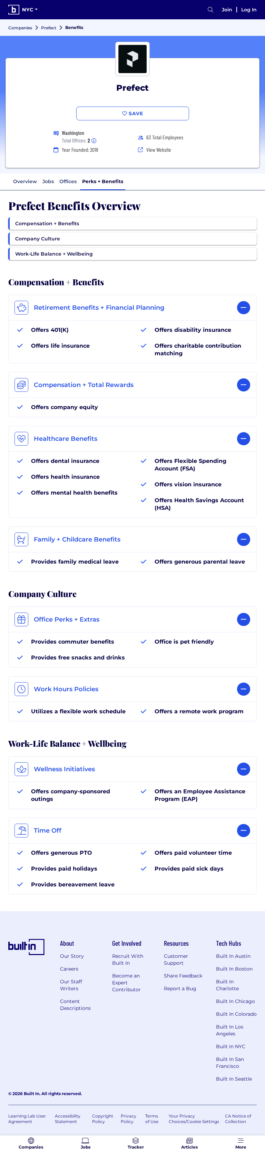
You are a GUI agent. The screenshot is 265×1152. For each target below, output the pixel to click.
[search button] (210, 10)
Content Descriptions (75, 1004)
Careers (69, 969)
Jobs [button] (48, 181)
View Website (158, 149)
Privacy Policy (128, 1118)
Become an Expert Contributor (126, 983)
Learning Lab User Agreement (27, 1118)
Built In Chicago (235, 1001)
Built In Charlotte (227, 985)
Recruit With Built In (127, 959)
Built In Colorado (236, 1014)
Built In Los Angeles (229, 1030)
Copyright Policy (102, 1118)
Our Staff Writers (71, 985)
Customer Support (176, 959)
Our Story (72, 956)
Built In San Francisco (230, 1062)
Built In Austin (233, 956)
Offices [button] (68, 181)
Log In (249, 10)
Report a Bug (180, 988)
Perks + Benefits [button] (102, 181)
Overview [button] (25, 181)
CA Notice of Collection (238, 1118)
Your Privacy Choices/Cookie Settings (194, 1118)
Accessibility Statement (67, 1118)
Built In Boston (234, 969)
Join (227, 10)
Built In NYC (230, 1046)
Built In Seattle (234, 1079)
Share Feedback (183, 976)
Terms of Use (151, 1118)
